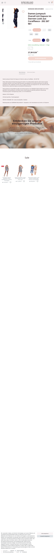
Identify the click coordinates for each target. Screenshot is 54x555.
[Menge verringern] (32, 49)
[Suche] (49, 2)
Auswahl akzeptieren (45, 536)
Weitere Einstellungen (6, 553)
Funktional (24, 552)
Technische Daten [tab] (31, 72)
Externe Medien (20, 550)
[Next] (3, 23)
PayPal (17, 552)
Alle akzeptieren (45, 533)
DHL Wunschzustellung (8, 552)
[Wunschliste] (5, 2)
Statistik (12, 550)
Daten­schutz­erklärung (21, 548)
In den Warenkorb (40, 58)
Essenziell (5, 550)
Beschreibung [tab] (22, 72)
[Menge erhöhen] (32, 47)
